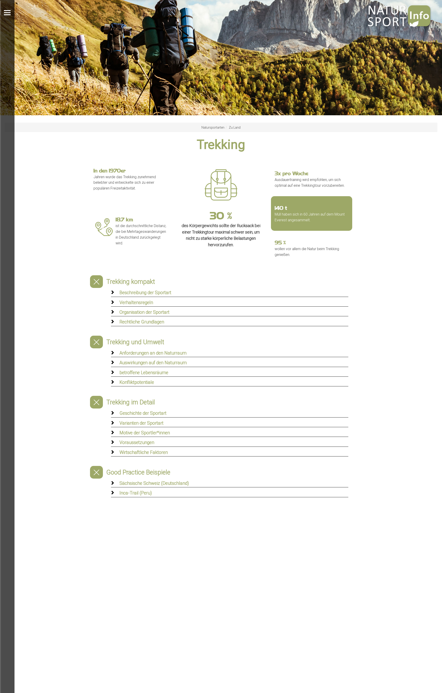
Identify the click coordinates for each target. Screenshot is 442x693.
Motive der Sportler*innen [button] (144, 432)
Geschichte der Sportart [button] (142, 413)
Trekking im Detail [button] (130, 402)
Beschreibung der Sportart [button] (145, 292)
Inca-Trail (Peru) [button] (135, 493)
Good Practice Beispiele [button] (138, 472)
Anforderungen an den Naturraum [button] (152, 353)
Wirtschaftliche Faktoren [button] (143, 452)
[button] (27, 57)
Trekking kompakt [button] (130, 281)
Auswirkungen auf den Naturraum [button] (153, 362)
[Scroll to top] (427, 678)
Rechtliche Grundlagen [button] (141, 322)
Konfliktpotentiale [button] (136, 382)
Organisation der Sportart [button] (144, 312)
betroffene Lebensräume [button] (143, 372)
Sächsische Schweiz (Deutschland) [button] (154, 483)
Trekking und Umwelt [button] (135, 342)
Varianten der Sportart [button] (141, 423)
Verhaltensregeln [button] (136, 302)
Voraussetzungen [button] (136, 442)
